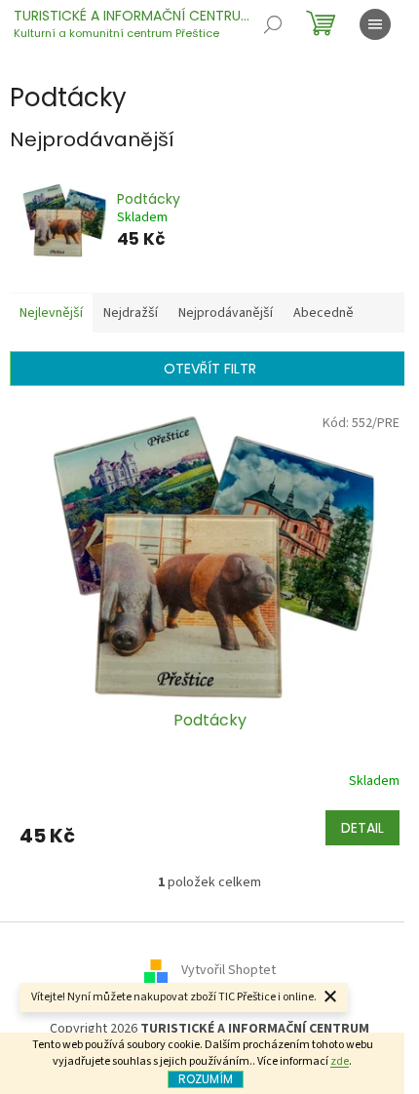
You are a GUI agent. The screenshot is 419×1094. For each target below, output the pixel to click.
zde (339, 1061)
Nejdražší (130, 313)
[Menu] (375, 24)
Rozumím (205, 1079)
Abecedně (323, 313)
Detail (362, 828)
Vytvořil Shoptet (228, 970)
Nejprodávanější (225, 313)
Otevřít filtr (210, 368)
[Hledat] (272, 24)
